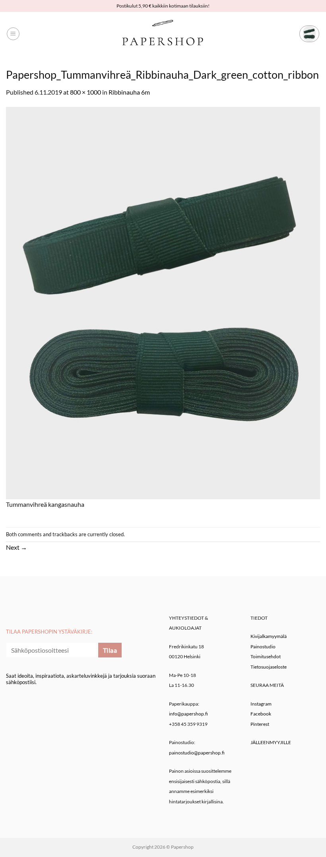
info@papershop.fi (188, 714)
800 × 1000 (85, 92)
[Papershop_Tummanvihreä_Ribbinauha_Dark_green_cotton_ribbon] (163, 302)
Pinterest (259, 724)
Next (16, 547)
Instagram (261, 704)
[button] (13, 33)
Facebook (260, 714)
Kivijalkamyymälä (268, 636)
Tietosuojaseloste (268, 667)
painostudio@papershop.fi (197, 753)
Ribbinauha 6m (129, 92)
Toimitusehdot (265, 656)
